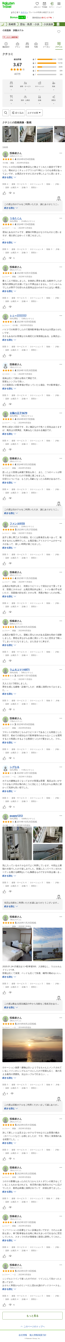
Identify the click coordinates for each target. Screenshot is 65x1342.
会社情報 (23, 1335)
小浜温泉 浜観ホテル (13, 30)
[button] (10, 134)
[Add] (59, 32)
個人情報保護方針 (37, 1335)
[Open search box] (5, 112)
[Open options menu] (61, 153)
